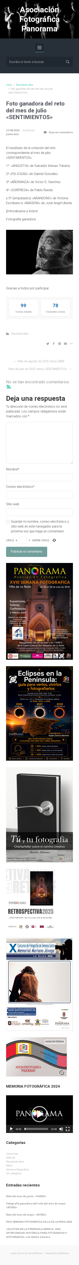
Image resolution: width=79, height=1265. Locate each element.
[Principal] (39, 47)
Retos (9, 1165)
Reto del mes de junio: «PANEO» (26, 1196)
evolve (13, 1253)
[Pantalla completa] (68, 1129)
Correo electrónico (20, 487)
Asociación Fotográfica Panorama (39, 19)
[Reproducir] (11, 1129)
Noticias (10, 1157)
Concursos (12, 1153)
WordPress (63, 1253)
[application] (39, 1114)
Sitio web (12, 504)
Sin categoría (13, 1173)
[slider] (36, 1129)
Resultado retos (24, 84)
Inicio (9, 84)
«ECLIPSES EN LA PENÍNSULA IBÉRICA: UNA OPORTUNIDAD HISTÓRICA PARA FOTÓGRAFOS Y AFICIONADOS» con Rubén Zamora (36, 1233)
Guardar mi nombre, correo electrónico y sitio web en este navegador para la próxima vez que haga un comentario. (40, 526)
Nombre (12, 469)
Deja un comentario (61, 132)
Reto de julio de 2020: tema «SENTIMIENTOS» (38, 369)
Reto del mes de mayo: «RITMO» (26, 1214)
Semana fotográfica (17, 1169)
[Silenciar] (61, 1129)
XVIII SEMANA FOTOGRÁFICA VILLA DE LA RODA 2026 (39, 1221)
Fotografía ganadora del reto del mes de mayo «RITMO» (35, 1205)
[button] (39, 1114)
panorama (12, 134)
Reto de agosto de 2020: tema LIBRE (41, 361)
